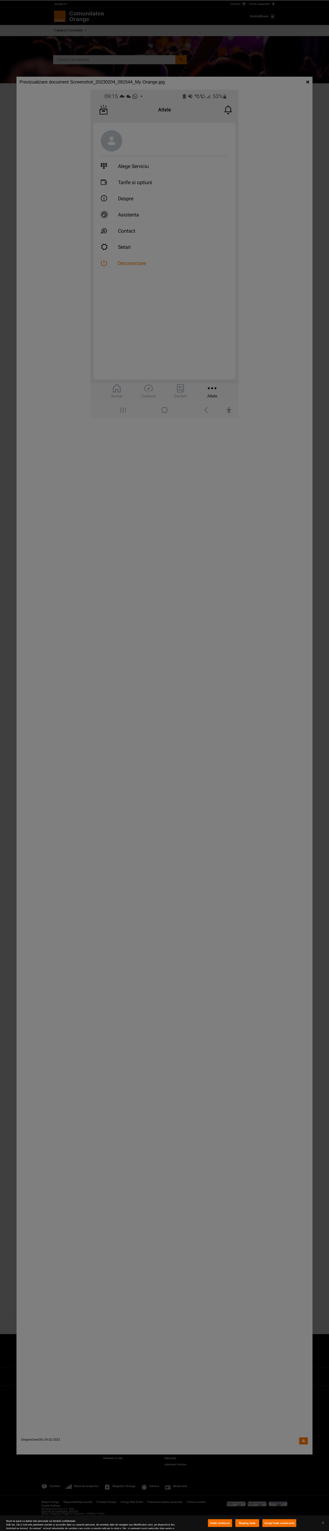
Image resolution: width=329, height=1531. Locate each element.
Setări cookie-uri (220, 1523)
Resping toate (247, 1523)
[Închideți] (323, 1523)
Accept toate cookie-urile (279, 1523)
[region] (164, 1523)
